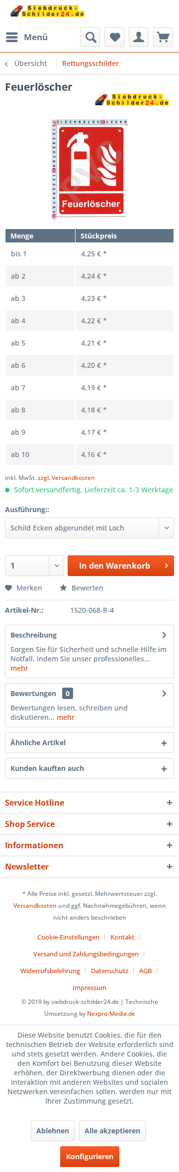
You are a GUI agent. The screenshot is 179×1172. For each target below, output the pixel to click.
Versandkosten (35, 905)
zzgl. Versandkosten (66, 477)
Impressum (89, 987)
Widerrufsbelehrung (50, 970)
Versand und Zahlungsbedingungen (86, 953)
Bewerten (86, 587)
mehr (19, 668)
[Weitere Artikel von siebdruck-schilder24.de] (132, 102)
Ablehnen (52, 1130)
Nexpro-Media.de (111, 1013)
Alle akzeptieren (112, 1130)
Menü (36, 37)
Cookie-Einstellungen (68, 937)
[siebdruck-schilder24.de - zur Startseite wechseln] (47, 13)
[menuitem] (26, 37)
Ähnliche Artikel (38, 742)
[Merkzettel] (114, 37)
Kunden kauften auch (47, 768)
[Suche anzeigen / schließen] (90, 37)
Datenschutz (109, 970)
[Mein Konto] (139, 37)
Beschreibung (33, 635)
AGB (145, 970)
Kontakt (122, 937)
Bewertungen (33, 693)
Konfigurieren (89, 1156)
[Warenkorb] (163, 37)
